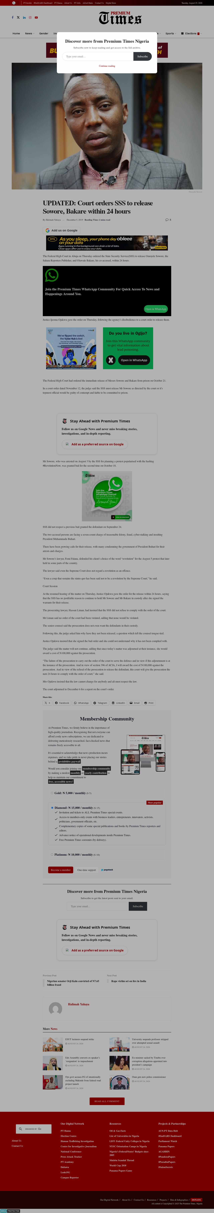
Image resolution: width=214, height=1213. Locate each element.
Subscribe (142, 56)
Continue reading (107, 65)
